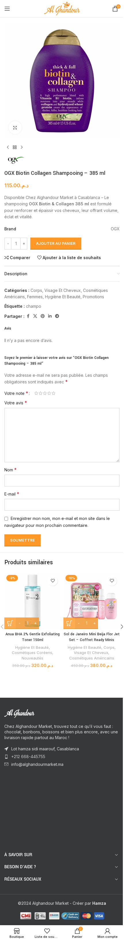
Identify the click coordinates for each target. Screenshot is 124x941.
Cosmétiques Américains (91, 658)
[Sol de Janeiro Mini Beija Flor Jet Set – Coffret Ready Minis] (91, 601)
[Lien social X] (35, 316)
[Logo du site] (62, 8)
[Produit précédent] (7, 147)
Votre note (16, 393)
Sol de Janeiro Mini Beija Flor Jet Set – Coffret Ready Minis (92, 637)
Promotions (93, 296)
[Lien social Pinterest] (42, 316)
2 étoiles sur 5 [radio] (40, 393)
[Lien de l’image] (36, 712)
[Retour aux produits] (14, 147)
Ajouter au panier (56, 243)
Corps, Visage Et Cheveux (56, 290)
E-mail (11, 494)
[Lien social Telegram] (57, 316)
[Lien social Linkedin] (49, 316)
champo (33, 306)
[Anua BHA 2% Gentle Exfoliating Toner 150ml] (32, 601)
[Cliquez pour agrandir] (15, 127)
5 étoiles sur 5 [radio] (53, 393)
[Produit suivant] (21, 147)
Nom (10, 470)
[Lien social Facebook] (28, 316)
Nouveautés (32, 658)
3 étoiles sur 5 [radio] (45, 393)
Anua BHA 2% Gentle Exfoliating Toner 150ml (32, 637)
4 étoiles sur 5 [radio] (49, 393)
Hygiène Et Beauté (62, 296)
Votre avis (15, 403)
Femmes (35, 296)
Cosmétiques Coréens (32, 652)
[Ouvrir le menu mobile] (7, 8)
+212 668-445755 (28, 756)
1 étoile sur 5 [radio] (36, 393)
